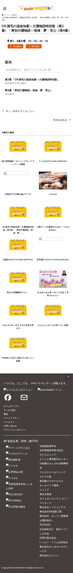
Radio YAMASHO (18, 568)
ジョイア (44, 489)
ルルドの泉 (45, 476)
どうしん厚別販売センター (54, 459)
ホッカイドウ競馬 (49, 485)
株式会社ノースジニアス (53, 507)
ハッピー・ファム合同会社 (54, 542)
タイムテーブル (11, 406)
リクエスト (9, 422)
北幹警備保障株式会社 (51, 450)
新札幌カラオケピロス (51, 480)
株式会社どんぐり (49, 555)
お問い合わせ (10, 425)
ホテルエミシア (48, 454)
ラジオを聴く (10, 410)
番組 (6, 414)
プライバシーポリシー (15, 429)
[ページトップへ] (68, 376)
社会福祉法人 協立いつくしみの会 (26, 69)
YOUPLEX (45, 524)
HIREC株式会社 (48, 537)
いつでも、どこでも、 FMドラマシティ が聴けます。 (36, 383)
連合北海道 (45, 494)
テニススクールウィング (53, 472)
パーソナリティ (11, 417)
